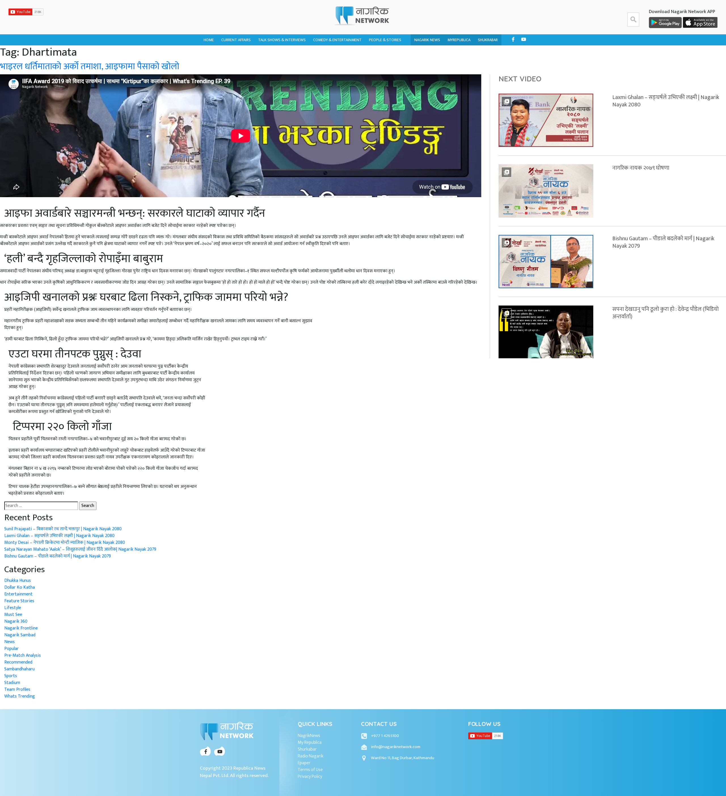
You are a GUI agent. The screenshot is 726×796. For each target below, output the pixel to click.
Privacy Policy (310, 776)
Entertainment (18, 594)
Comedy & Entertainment (337, 40)
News (9, 642)
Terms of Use (310, 769)
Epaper (304, 763)
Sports (10, 676)
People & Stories (385, 40)
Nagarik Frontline (275, 53)
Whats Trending (19, 696)
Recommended (18, 662)
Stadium (12, 683)
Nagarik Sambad (273, 64)
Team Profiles (17, 689)
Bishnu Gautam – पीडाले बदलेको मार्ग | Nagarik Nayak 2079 (57, 556)
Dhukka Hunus (326, 53)
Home (209, 40)
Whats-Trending (237, 64)
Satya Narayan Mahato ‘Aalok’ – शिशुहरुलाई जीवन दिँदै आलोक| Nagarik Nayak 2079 (80, 549)
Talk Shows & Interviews (282, 40)
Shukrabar (488, 40)
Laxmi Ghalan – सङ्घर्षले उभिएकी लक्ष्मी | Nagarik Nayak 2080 (59, 536)
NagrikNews (309, 735)
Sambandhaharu (384, 64)
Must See (13, 614)
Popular (11, 648)
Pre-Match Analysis (22, 655)
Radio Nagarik (310, 756)
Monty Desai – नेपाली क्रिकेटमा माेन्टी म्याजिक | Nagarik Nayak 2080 (64, 542)
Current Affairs (236, 40)
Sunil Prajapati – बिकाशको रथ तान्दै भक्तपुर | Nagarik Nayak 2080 (63, 529)
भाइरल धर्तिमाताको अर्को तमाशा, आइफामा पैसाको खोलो (89, 66)
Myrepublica (459, 40)
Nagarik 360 (232, 53)
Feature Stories (19, 601)
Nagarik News (427, 40)
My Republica (310, 742)
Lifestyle (12, 608)
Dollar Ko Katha (384, 53)
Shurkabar (307, 749)
